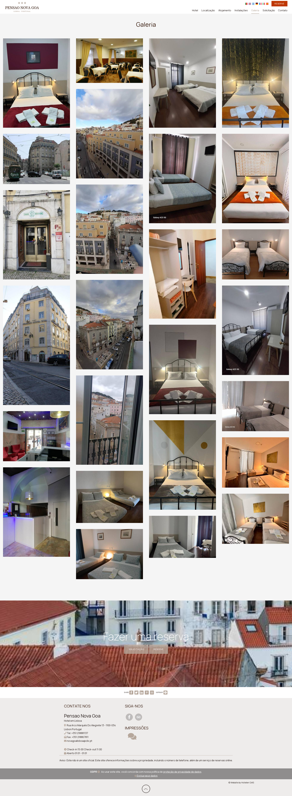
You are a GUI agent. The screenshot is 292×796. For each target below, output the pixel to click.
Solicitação (269, 10)
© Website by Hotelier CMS (241, 782)
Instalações (241, 10)
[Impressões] (132, 738)
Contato (282, 10)
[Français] (260, 3)
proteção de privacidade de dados (182, 771)
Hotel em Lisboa (73, 720)
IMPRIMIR (159, 692)
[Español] (267, 3)
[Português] (246, 3)
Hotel (195, 10)
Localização (208, 10)
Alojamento (224, 10)
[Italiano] (264, 3)
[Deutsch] (257, 3)
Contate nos (77, 706)
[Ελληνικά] (253, 3)
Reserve (279, 3)
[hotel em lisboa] (22, 6)
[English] (250, 3)
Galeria (255, 10)
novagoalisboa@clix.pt (79, 741)
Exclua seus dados (147, 775)
